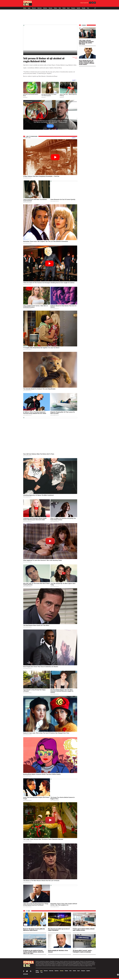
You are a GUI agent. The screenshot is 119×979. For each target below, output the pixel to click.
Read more (50, 126)
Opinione (45, 8)
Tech (88, 8)
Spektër (78, 8)
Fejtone (55, 8)
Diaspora (73, 8)
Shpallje (83, 8)
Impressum (25, 974)
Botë (60, 8)
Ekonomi (34, 8)
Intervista (39, 8)
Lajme (29, 8)
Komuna (50, 8)
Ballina (24, 8)
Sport (68, 8)
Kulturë (64, 8)
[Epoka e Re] (27, 5)
